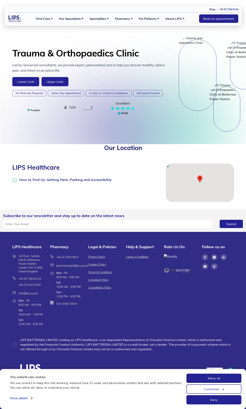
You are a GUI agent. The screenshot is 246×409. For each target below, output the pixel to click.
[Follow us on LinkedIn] (223, 257)
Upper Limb (55, 82)
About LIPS (173, 19)
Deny (214, 400)
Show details (19, 398)
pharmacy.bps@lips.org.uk (72, 265)
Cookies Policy (97, 264)
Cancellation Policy (99, 287)
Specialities (98, 19)
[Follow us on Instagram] (214, 257)
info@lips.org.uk (28, 293)
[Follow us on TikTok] (214, 266)
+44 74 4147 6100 (29, 285)
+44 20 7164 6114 (29, 278)
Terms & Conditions (100, 272)
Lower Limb (25, 82)
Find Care (43, 19)
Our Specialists (70, 19)
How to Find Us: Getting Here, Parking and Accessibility (65, 180)
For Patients (147, 19)
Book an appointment (218, 19)
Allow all (214, 378)
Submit (231, 224)
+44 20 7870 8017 (67, 257)
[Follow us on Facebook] (205, 257)
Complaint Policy (98, 280)
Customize (211, 389)
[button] (199, 179)
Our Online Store (66, 303)
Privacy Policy (96, 257)
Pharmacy (122, 19)
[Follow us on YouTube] (205, 266)
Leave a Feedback (137, 257)
